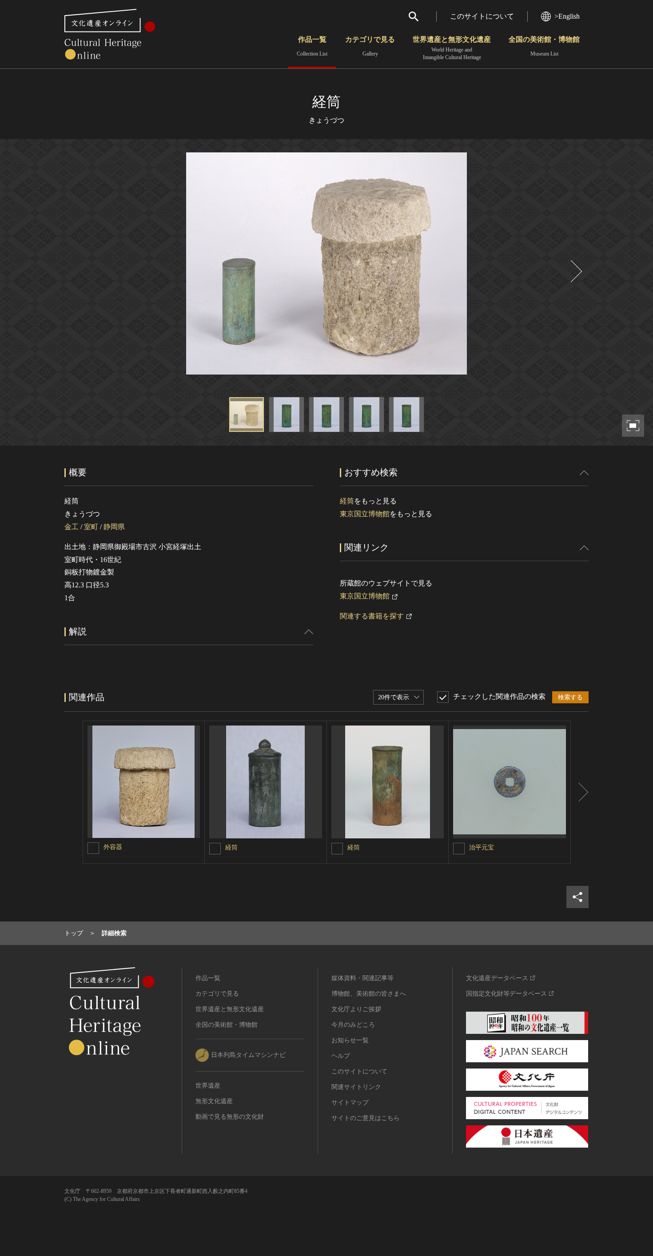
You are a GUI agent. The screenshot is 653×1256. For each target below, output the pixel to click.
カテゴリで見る (370, 46)
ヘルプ (340, 1056)
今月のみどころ (353, 1024)
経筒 (347, 501)
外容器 (113, 847)
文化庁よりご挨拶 (356, 1009)
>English (567, 16)
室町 (91, 526)
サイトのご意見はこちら (365, 1118)
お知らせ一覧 (350, 1040)
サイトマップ (350, 1102)
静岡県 (114, 526)
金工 (71, 526)
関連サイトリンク (356, 1087)
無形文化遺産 (214, 1101)
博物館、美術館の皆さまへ (368, 993)
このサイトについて (482, 16)
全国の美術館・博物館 (544, 46)
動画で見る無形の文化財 (229, 1116)
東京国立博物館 (365, 514)
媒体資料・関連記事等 (362, 978)
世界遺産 (207, 1085)
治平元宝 (481, 847)
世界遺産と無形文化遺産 (452, 48)
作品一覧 (312, 46)
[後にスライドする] (575, 271)
